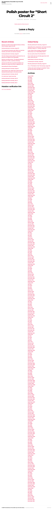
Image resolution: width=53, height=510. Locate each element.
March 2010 (30, 358)
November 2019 (31, 192)
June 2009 (30, 371)
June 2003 (30, 473)
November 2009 (31, 364)
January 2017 (30, 241)
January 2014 (30, 292)
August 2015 (30, 265)
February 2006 (31, 429)
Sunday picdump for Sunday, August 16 (10, 48)
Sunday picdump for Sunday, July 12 (10, 80)
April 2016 (30, 254)
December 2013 (31, 294)
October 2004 (31, 452)
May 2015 (30, 269)
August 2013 (30, 300)
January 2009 (31, 379)
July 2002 (30, 489)
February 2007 (31, 412)
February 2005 (31, 446)
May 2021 (30, 166)
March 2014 (30, 290)
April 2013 (30, 305)
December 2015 (31, 259)
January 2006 (31, 430)
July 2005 (30, 439)
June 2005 (30, 440)
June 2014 (30, 285)
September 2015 (31, 264)
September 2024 (31, 109)
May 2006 (30, 425)
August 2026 (30, 76)
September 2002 (31, 486)
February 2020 (31, 188)
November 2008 (31, 381)
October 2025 (31, 90)
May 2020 (30, 183)
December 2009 (31, 363)
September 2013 (31, 298)
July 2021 (30, 163)
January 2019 (30, 206)
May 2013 (30, 304)
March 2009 (30, 376)
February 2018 (31, 222)
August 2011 (30, 334)
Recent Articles (8, 42)
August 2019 (30, 196)
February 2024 (31, 119)
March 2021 (30, 169)
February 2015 (31, 274)
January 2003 (31, 481)
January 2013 (30, 310)
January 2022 (31, 155)
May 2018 (30, 218)
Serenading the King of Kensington (9, 66)
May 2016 (30, 252)
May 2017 (30, 235)
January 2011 (30, 344)
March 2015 (30, 272)
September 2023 (31, 126)
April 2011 (30, 340)
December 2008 (31, 380)
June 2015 (30, 268)
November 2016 (31, 244)
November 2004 (31, 450)
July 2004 (30, 456)
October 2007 (31, 400)
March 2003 (30, 478)
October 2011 (30, 331)
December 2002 (31, 482)
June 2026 (30, 78)
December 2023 (31, 122)
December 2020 (31, 173)
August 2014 (30, 282)
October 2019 (30, 193)
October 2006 (31, 417)
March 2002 (30, 495)
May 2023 (30, 132)
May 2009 (30, 373)
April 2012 (30, 323)
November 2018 (31, 209)
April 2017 (30, 236)
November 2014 (31, 278)
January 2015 (30, 275)
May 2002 (30, 492)
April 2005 (30, 443)
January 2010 (30, 361)
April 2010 (30, 357)
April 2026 (30, 81)
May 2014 (30, 287)
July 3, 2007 (27, 19)
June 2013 (30, 302)
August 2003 (30, 470)
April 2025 (30, 99)
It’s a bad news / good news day (9, 76)
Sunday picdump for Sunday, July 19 (10, 78)
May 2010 (30, 356)
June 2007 (30, 406)
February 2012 (31, 325)
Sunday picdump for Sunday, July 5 (9, 82)
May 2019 (30, 201)
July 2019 (30, 198)
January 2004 (31, 463)
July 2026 (30, 77)
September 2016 (31, 246)
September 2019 (31, 195)
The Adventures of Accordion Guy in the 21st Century (12, 2)
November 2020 (31, 175)
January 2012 (30, 327)
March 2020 (30, 186)
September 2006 (31, 419)
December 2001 (31, 499)
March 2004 (30, 462)
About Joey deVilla (43, 2)
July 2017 (30, 232)
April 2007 (30, 409)
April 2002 (30, 493)
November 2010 (31, 347)
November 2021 (31, 157)
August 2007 (30, 403)
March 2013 (30, 307)
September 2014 (31, 281)
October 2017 (30, 228)
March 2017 (30, 238)
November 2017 (31, 226)
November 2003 (31, 466)
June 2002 (30, 491)
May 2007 (30, 407)
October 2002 (31, 485)
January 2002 (31, 498)
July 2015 (30, 267)
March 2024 (30, 117)
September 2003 (31, 469)
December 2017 (31, 225)
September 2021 (31, 160)
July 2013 (30, 301)
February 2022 (31, 153)
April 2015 (30, 271)
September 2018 (31, 212)
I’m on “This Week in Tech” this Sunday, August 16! (39, 65)
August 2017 (30, 231)
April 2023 (30, 133)
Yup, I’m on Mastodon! (6, 89)
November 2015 (31, 261)
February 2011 (31, 343)
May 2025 (30, 97)
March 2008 (30, 393)
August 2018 (30, 213)
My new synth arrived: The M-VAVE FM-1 (37, 53)
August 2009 (30, 369)
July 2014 (30, 284)
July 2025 (30, 94)
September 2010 (31, 350)
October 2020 (31, 176)
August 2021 (30, 162)
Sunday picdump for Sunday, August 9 (10, 53)
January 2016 (30, 258)
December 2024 (31, 104)
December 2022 (31, 139)
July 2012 (30, 318)
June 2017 (30, 234)
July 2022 (30, 146)
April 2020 (30, 185)
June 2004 (30, 458)
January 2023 (31, 137)
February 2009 (31, 377)
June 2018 (30, 216)
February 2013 (31, 308)
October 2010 (31, 348)
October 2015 (30, 262)
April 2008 (30, 391)
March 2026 (30, 83)
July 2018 (30, 215)
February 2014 (31, 291)
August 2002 (30, 488)
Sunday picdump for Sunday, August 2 (10, 68)
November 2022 (31, 140)
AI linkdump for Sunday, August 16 (35, 61)
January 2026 (31, 86)
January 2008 (31, 396)
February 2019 (31, 205)
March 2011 (30, 341)
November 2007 (31, 399)
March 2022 (30, 152)
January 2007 (31, 413)
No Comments (33, 19)
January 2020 (31, 189)
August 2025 (30, 93)
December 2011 (31, 328)
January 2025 (31, 103)
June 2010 (30, 354)
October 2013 (30, 297)
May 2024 (30, 114)
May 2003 (30, 475)
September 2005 (31, 436)
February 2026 (31, 84)
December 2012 (31, 311)
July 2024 (30, 111)
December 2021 (31, 156)
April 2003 (30, 476)
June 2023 (30, 130)
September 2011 (31, 333)
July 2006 (30, 422)
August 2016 (30, 248)
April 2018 (30, 219)
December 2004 (31, 449)
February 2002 (31, 496)
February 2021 (31, 170)
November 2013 (31, 295)
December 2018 (31, 208)
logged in (21, 33)
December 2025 (31, 87)
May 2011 (30, 338)
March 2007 (30, 410)
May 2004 (30, 459)
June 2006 (30, 423)
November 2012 (31, 313)
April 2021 (30, 167)
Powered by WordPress (29, 507)
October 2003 (31, 468)
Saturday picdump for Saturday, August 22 (37, 44)
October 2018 (31, 211)
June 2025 (30, 96)
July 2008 (30, 387)
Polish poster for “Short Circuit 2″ (21, 23)
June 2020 (30, 182)
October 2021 (30, 159)
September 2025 (31, 91)
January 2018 (30, 223)
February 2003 (31, 479)
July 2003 (30, 472)
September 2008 (31, 384)
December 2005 (31, 432)
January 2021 (30, 172)
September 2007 (31, 402)
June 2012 (30, 320)
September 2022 (31, 143)
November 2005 (31, 433)
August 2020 (30, 179)
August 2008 (30, 386)
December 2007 (31, 397)
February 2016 (31, 256)
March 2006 (30, 427)
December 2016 (31, 242)
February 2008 (31, 394)
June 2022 (30, 147)
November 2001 (31, 501)
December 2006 (31, 414)
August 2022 (30, 144)
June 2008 (30, 389)
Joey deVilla (21, 19)
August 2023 (30, 127)
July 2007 (30, 404)
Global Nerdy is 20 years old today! (35, 59)
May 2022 (30, 149)
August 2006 (30, 420)
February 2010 (31, 360)
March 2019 (30, 203)
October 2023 (31, 124)
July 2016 (30, 249)
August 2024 (30, 110)
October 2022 (31, 142)
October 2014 (31, 279)
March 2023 (30, 134)
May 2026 (30, 80)
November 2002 (31, 483)
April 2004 (30, 460)
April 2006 (30, 426)
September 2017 (31, 229)
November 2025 (31, 88)
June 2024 (30, 113)
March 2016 (30, 255)
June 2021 (30, 165)
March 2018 (30, 221)
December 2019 (31, 190)
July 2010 (30, 353)
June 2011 (30, 337)
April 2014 (30, 288)
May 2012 (30, 321)
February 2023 (31, 136)
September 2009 (31, 367)
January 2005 (31, 448)
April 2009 (30, 374)
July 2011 (29, 336)
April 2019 (30, 202)
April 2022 (30, 150)
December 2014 (31, 277)
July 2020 (30, 180)
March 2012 (30, 324)
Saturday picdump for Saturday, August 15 (37, 63)
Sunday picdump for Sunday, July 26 (10, 74)
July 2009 (30, 370)
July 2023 (30, 129)
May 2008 (30, 390)
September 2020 (31, 178)
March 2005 (30, 445)
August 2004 (30, 455)
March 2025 (30, 100)
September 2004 (31, 453)
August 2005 (30, 437)
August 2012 (30, 317)
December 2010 (31, 346)
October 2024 (31, 107)
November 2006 (31, 416)
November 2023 (31, 123)
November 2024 (31, 106)
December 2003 (31, 465)
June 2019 (30, 199)
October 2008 (31, 383)
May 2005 (30, 442)
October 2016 (30, 245)
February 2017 (31, 239)
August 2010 (30, 351)
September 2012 (31, 315)
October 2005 (31, 435)
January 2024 (31, 120)
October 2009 (31, 366)
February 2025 (31, 101)
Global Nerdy (33, 42)
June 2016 (30, 251)
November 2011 (31, 330)
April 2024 (30, 116)
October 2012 (30, 314)
